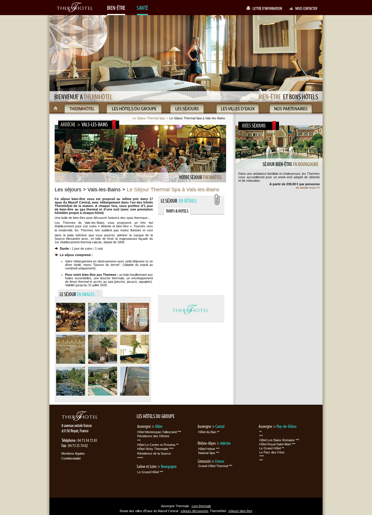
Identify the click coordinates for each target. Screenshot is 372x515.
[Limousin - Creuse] (214, 461)
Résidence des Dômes (153, 436)
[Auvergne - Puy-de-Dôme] (277, 427)
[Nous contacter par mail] (303, 9)
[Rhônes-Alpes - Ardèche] (214, 444)
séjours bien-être (240, 511)
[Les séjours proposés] (187, 108)
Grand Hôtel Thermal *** (215, 466)
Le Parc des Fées (272, 452)
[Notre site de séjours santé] (142, 8)
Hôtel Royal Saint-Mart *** (277, 444)
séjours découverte (194, 511)
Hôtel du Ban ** (208, 432)
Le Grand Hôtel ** (271, 448)
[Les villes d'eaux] (237, 108)
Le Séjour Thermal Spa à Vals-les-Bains (197, 118)
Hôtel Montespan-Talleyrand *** (159, 432)
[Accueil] (55, 108)
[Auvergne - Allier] (150, 427)
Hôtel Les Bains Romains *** (279, 440)
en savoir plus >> (308, 187)
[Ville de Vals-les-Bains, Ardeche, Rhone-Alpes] (71, 332)
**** (261, 456)
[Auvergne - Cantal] (211, 427)
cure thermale (201, 506)
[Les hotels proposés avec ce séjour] (177, 211)
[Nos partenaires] (290, 108)
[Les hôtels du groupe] (134, 108)
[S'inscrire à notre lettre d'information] (264, 9)
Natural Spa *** (208, 453)
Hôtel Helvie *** (208, 449)
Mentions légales (73, 453)
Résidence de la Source (154, 453)
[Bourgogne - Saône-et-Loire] (155, 467)
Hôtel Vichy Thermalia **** (155, 449)
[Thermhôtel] (81, 108)
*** (139, 440)
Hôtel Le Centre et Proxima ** (157, 444)
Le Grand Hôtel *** (150, 472)
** (260, 432)
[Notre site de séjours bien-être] (116, 8)
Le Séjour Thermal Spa (149, 118)
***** (140, 458)
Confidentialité (71, 458)
